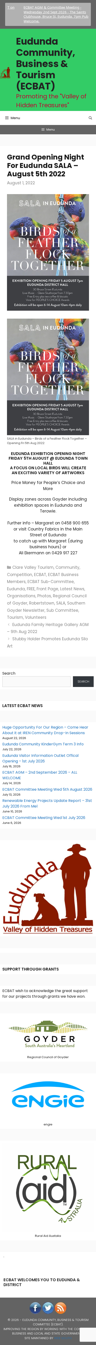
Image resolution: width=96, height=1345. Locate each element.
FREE (31, 589)
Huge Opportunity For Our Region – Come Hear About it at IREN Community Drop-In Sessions (45, 730)
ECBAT (40, 574)
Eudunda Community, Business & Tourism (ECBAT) (45, 64)
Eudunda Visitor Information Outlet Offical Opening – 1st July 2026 (40, 758)
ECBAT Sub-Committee (50, 581)
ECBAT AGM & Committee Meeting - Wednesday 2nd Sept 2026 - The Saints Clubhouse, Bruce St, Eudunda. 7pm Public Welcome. (44, 14)
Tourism (15, 617)
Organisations (21, 596)
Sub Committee (62, 610)
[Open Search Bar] (90, 118)
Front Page (47, 589)
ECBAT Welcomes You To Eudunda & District (41, 1282)
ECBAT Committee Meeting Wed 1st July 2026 (43, 817)
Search (8, 673)
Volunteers (35, 617)
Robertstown (41, 603)
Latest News (72, 589)
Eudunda (16, 589)
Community (67, 567)
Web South (63, 1338)
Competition (19, 574)
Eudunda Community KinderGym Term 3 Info (43, 744)
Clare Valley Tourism (33, 567)
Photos (44, 596)
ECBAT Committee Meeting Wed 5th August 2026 (47, 789)
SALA (60, 603)
